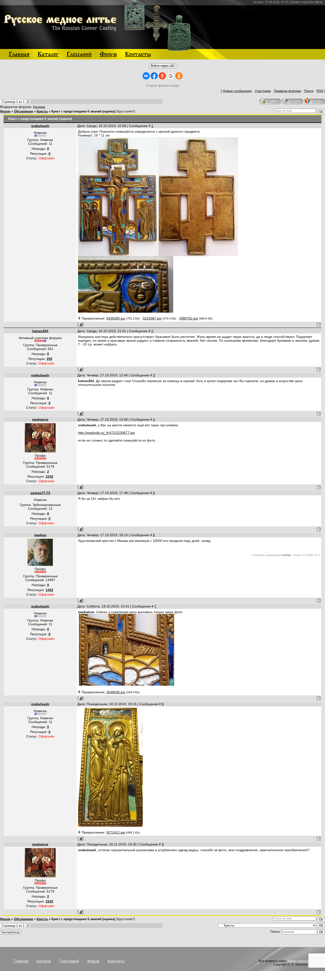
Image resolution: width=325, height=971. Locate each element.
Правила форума (287, 91)
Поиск (308, 91)
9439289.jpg (115, 318)
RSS (319, 91)
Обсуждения (23, 111)
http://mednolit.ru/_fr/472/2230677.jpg (106, 433)
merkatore (40, 419)
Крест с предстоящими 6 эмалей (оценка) (83, 111)
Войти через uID (162, 66)
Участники (263, 91)
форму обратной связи (303, 961)
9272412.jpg (115, 832)
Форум (5, 111)
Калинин (39, 107)
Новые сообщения (237, 91)
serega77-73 (40, 493)
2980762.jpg (188, 318)
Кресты (42, 111)
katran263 (40, 331)
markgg (40, 535)
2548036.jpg (115, 692)
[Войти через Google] (170, 76)
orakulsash (40, 126)
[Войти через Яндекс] (162, 75)
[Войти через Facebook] (154, 75)
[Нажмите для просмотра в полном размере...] (118, 255)
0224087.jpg (152, 318)
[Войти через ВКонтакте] (146, 75)
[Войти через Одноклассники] (178, 75)
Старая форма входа (162, 85)
